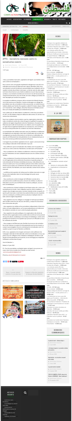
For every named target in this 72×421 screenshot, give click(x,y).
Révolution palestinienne (58, 175)
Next (67, 126)
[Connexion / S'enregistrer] (69, 23)
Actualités (7, 67)
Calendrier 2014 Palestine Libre (55, 57)
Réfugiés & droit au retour (58, 173)
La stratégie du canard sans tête (58, 125)
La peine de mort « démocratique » (56, 340)
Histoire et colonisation (58, 165)
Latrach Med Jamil (13, 255)
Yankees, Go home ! (10, 416)
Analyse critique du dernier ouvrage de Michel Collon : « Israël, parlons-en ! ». (58, 75)
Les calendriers (53, 183)
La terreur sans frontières (54, 209)
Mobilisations (32, 23)
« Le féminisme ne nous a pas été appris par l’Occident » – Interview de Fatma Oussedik (57, 81)
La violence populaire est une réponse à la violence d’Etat (35, 291)
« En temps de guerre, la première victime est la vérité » (58, 349)
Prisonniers (54, 171)
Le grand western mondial (54, 367)
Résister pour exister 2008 (58, 157)
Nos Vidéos (61, 19)
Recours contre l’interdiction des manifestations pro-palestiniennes (35, 305)
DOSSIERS (47, 19)
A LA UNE (52, 145)
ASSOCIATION (17, 19)
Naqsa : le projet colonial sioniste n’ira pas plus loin (13, 273)
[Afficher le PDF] (37, 74)
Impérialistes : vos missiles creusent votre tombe (57, 358)
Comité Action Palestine (11, 65)
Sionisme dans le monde (58, 177)
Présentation (50, 107)
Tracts (54, 19)
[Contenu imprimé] (42, 74)
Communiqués (37, 19)
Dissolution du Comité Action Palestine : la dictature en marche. (58, 104)
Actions (53, 149)
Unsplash (23, 255)
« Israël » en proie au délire (54, 240)
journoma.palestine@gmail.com (12, 252)
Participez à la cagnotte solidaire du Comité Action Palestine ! (57, 44)
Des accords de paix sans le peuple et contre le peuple (57, 232)
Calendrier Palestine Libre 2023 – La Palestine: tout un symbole (57, 98)
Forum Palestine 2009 (57, 155)
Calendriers (27, 19)
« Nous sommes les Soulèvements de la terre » (12, 291)
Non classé (52, 189)
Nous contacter (56, 26)
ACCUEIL (9, 19)
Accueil (4, 30)
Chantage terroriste (53, 216)
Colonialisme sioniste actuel (59, 161)
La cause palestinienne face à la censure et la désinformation (13, 309)
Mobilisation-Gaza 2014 (58, 187)
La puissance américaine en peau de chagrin (9, 409)
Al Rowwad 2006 (56, 153)
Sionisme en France (56, 179)
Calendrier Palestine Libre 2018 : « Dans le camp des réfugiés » (58, 47)
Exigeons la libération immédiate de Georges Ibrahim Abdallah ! (34, 273)
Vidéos (51, 193)
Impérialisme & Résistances (26, 67)
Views (58, 253)
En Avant (51, 181)
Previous (49, 126)
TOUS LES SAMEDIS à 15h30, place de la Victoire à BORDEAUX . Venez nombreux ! (57, 375)
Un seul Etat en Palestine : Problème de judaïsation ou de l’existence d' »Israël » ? (58, 86)
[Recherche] (66, 23)
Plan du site (66, 26)
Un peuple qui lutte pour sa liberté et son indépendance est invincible (57, 66)
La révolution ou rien (53, 224)
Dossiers (51, 159)
